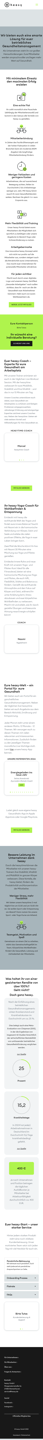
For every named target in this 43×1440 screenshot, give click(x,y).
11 (30, 792)
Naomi (21, 639)
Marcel (21, 445)
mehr (21, 785)
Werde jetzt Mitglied (21, 305)
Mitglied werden (21, 488)
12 (32, 792)
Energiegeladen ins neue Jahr (21, 773)
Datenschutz (25, 1435)
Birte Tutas (21, 1313)
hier (31, 197)
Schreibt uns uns (21, 343)
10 (28, 792)
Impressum (16, 1435)
